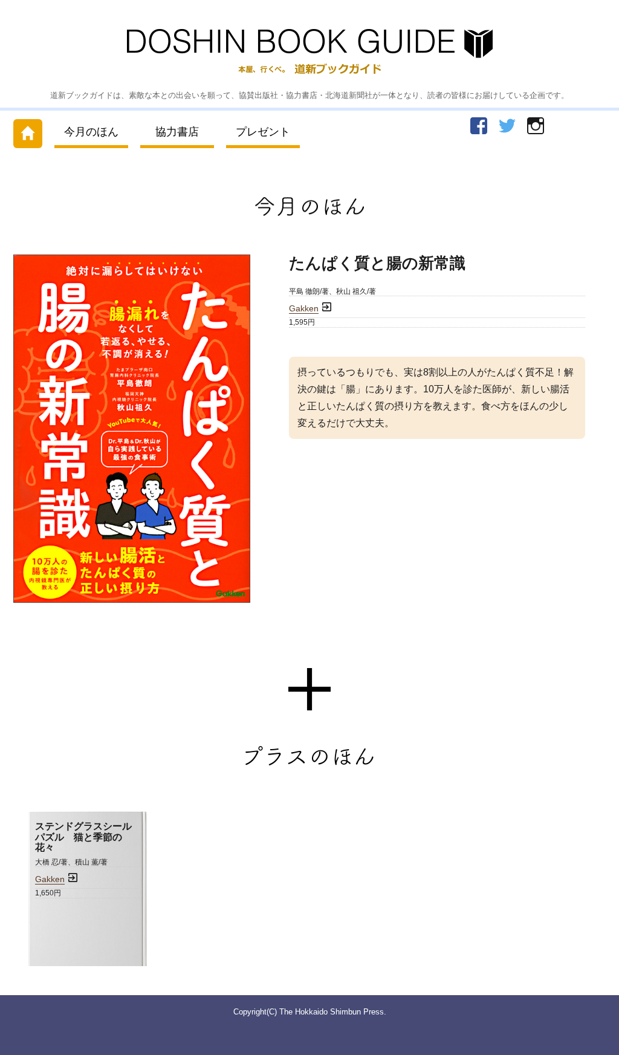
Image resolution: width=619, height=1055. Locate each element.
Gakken (304, 308)
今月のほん (91, 132)
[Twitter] (507, 126)
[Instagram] (535, 126)
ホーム (27, 131)
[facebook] (479, 126)
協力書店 (177, 132)
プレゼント (263, 132)
